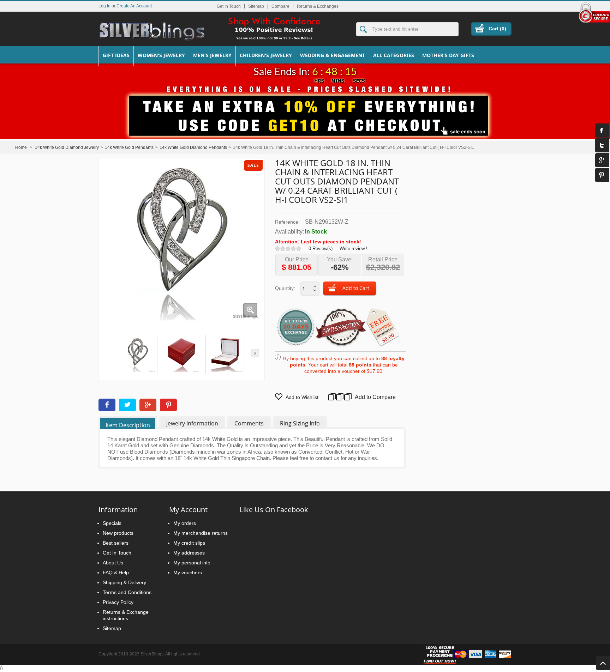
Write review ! (353, 248)
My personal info (191, 562)
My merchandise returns (200, 533)
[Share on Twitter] (127, 405)
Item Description (128, 425)
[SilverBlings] (151, 31)
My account (188, 509)
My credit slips (189, 543)
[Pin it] (168, 405)
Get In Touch (229, 6)
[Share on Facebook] (106, 405)
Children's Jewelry (266, 55)
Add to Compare (365, 397)
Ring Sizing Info (300, 423)
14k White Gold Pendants (129, 147)
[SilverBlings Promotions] (305, 110)
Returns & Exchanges (318, 6)
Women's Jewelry (161, 55)
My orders (184, 523)
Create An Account (134, 6)
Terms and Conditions (127, 592)
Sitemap (256, 6)
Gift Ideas (116, 55)
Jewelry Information (192, 423)
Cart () (497, 28)
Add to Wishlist (302, 397)
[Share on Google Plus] (147, 405)
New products (118, 533)
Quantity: (285, 288)
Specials (112, 523)
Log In (104, 6)
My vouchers (187, 572)
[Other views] (108, 353)
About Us (113, 562)
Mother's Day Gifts (448, 55)
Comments (249, 423)
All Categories (393, 55)
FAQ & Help (116, 572)
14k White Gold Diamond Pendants (193, 147)
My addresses (189, 553)
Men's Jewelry (212, 55)
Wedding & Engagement (332, 55)
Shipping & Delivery (124, 582)
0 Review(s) (321, 248)
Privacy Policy (118, 602)
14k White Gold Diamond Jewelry (67, 147)
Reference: (287, 222)
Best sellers (115, 543)
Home (21, 147)
